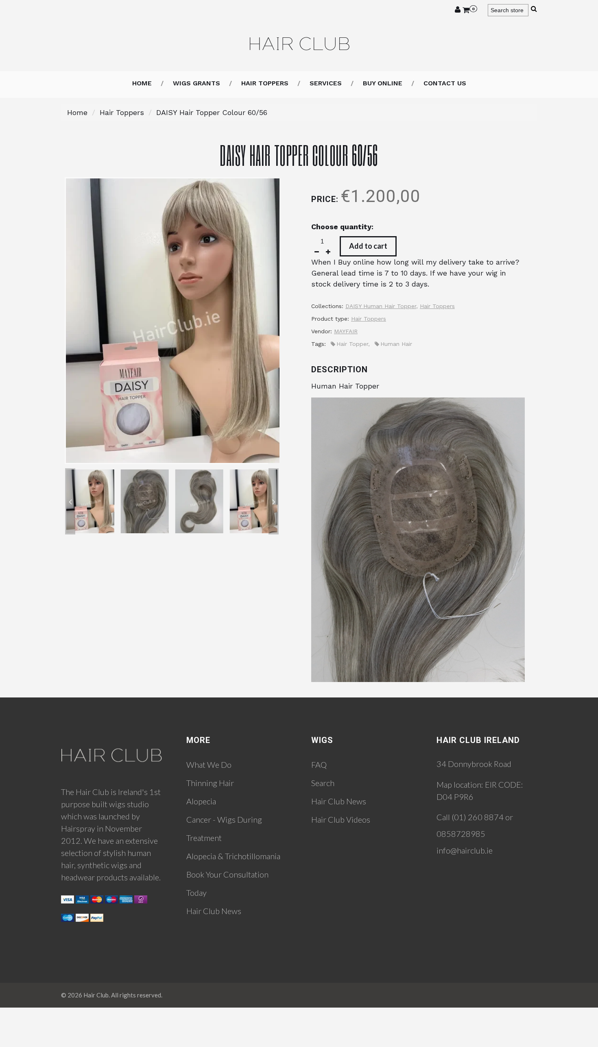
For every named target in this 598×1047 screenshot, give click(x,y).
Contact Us (444, 83)
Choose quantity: (342, 226)
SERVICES (326, 83)
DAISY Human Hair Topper (380, 306)
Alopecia (201, 801)
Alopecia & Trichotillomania (233, 856)
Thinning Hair (210, 783)
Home (142, 83)
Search (322, 783)
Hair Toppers (122, 112)
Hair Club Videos (340, 819)
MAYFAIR (346, 331)
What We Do (208, 764)
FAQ (319, 764)
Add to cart (368, 245)
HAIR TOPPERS (264, 83)
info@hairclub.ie (464, 850)
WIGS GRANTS (196, 83)
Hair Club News (213, 911)
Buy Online (382, 83)
